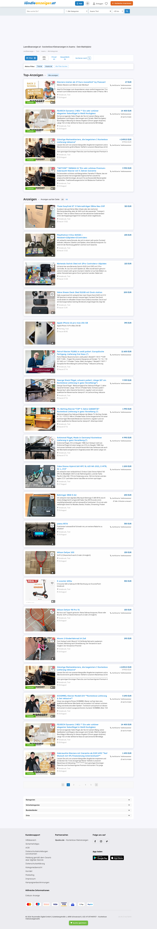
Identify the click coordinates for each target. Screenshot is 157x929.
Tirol (38, 66)
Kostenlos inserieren (122, 3)
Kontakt (29, 871)
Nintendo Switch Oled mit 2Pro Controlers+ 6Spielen (81, 263)
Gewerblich (64, 58)
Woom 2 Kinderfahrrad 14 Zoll (71, 638)
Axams (47, 66)
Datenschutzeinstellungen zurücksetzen (37, 852)
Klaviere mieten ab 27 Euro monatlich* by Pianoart (81, 82)
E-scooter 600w (64, 581)
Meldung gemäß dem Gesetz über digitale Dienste (38, 858)
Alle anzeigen (53, 75)
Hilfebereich (31, 840)
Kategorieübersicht (34, 867)
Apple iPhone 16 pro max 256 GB (72, 323)
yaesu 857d (62, 524)
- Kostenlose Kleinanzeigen (71, 840)
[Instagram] (101, 841)
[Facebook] (95, 841)
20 (62, 199)
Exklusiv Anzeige (33, 895)
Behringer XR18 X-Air (67, 495)
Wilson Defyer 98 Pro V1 (68, 610)
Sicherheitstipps (32, 844)
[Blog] (107, 841)
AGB (28, 847)
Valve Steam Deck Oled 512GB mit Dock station (79, 292)
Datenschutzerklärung (35, 863)
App (80, 3)
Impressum (31, 879)
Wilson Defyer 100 (65, 552)
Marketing (30, 875)
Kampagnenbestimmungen (37, 882)
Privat (54, 58)
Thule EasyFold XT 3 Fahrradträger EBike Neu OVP (81, 206)
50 (67, 199)
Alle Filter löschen (61, 66)
